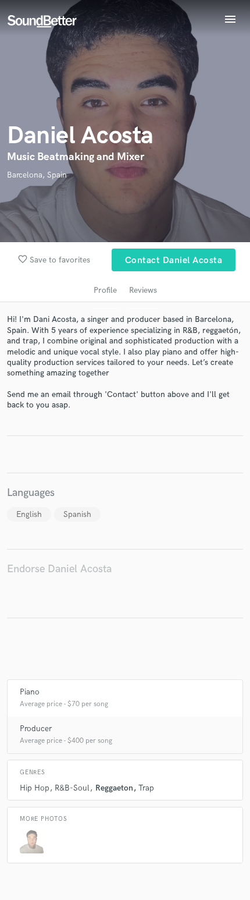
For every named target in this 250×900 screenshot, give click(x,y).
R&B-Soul (72, 788)
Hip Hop (34, 788)
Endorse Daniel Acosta (59, 569)
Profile (105, 290)
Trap (146, 788)
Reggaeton (114, 788)
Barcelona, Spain (37, 175)
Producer (36, 729)
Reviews (143, 290)
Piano (30, 692)
